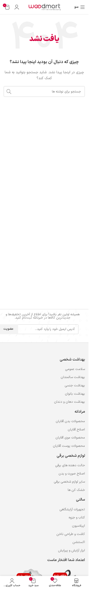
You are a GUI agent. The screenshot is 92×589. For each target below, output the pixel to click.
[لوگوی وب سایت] (44, 7)
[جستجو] (9, 91)
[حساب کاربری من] (16, 7)
